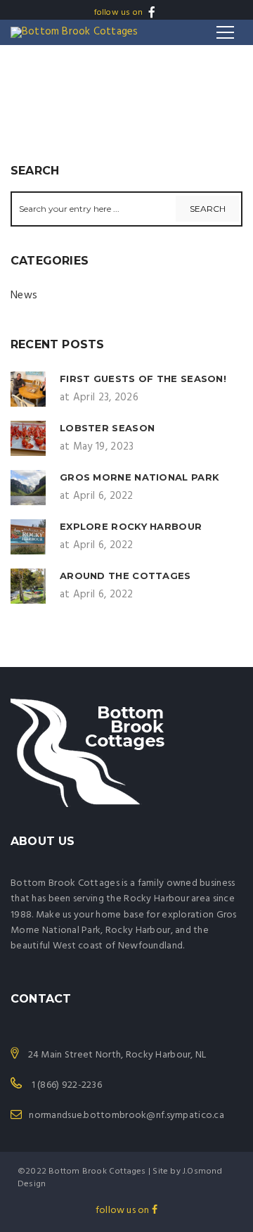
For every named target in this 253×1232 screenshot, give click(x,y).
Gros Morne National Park (139, 477)
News (24, 295)
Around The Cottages (125, 575)
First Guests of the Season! (143, 378)
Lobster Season (107, 427)
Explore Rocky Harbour (131, 526)
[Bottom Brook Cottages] (74, 32)
